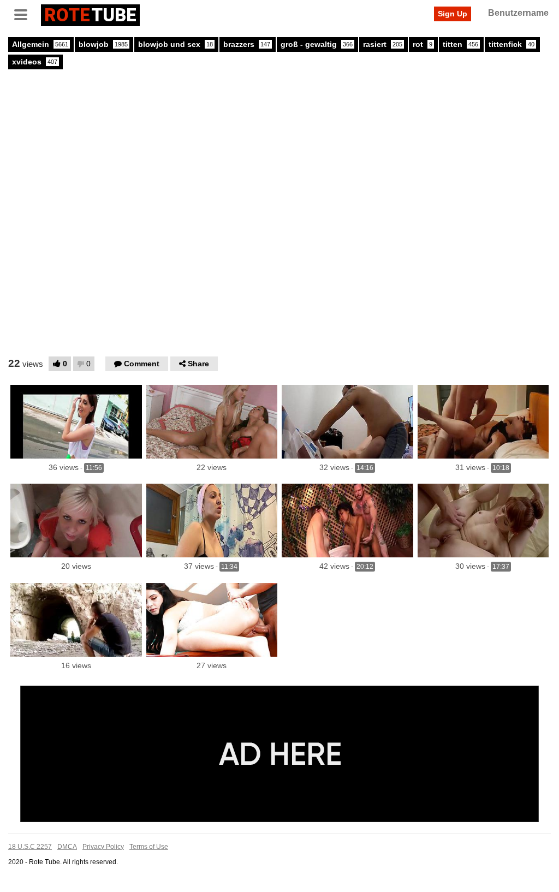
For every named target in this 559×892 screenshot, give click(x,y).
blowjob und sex (175, 44)
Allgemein (40, 44)
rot (422, 44)
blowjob (103, 44)
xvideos (34, 61)
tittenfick (511, 44)
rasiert (382, 44)
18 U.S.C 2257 (30, 847)
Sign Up (452, 13)
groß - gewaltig (317, 44)
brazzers (246, 44)
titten (460, 44)
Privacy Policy (103, 847)
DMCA (67, 847)
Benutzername (518, 12)
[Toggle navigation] (24, 14)
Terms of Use (148, 847)
